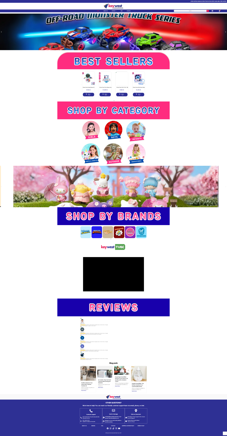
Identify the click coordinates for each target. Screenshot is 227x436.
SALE (121, 10)
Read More (83, 390)
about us (84, 425)
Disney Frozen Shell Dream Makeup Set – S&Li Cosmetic (109, 87)
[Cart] (219, 10)
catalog (113, 425)
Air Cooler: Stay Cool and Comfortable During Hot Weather (104, 381)
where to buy (141, 425)
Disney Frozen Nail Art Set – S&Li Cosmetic (90, 87)
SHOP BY (113, 10)
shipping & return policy (128, 425)
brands (93, 425)
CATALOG (128, 10)
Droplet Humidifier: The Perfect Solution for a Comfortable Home (138, 385)
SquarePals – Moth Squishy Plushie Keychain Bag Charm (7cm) (144, 87)
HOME (98, 10)
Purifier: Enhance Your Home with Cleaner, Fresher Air (87, 384)
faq (102, 425)
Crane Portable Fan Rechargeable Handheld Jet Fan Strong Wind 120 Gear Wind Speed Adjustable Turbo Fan (13, 432)
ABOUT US (106, 10)
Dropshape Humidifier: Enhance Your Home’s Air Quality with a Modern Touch (121, 379)
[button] (1, 32)
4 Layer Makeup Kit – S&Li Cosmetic (124, 87)
